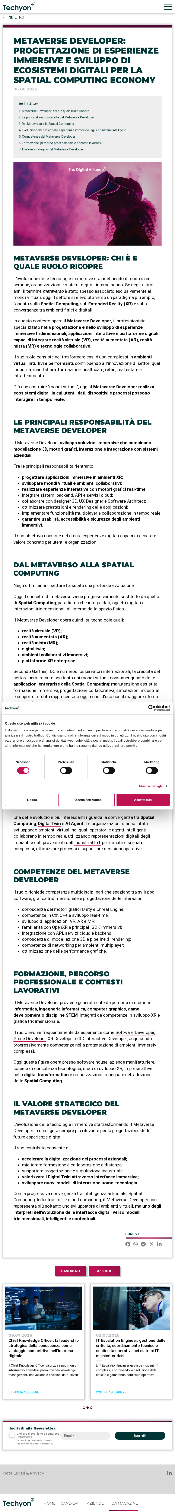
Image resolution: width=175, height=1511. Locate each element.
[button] (84, 1407)
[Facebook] (127, 1245)
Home (49, 1503)
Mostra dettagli (150, 786)
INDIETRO (15, 17)
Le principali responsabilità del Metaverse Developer (58, 117)
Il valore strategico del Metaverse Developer (52, 149)
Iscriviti (140, 1436)
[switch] (66, 770)
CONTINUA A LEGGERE (24, 1392)
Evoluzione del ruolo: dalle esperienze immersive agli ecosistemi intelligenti (74, 130)
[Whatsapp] (135, 1245)
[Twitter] (151, 1245)
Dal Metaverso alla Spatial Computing (48, 124)
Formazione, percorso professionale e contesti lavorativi (62, 143)
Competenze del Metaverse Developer (48, 136)
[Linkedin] (159, 1245)
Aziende (104, 1271)
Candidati (70, 1271)
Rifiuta (32, 800)
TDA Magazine (123, 1503)
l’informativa (24, 1436)
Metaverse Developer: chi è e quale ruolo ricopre (55, 111)
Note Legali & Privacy (23, 1473)
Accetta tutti (143, 800)
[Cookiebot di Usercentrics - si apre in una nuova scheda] (151, 708)
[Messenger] (143, 1245)
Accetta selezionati (87, 800)
